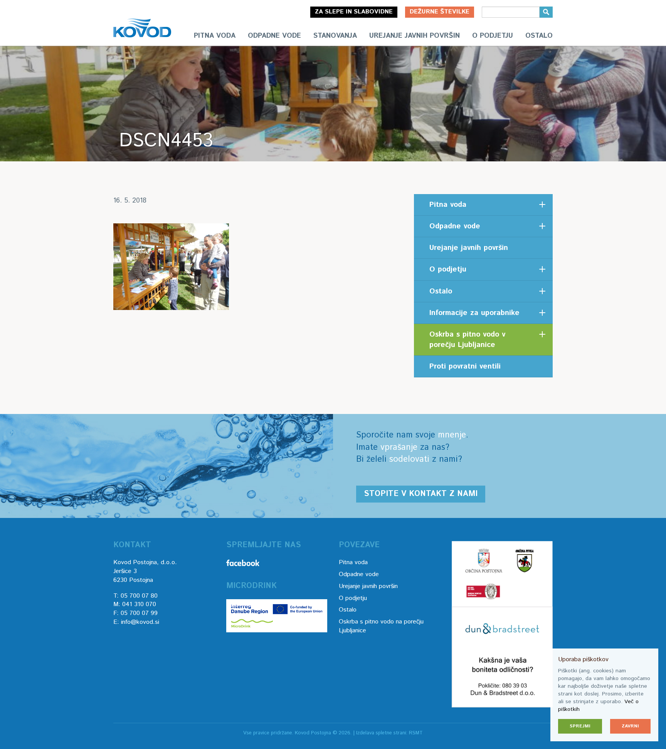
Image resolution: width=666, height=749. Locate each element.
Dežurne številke (439, 11)
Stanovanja (335, 36)
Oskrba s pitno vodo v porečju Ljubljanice (467, 339)
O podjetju (492, 36)
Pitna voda (214, 36)
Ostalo (539, 36)
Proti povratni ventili (465, 366)
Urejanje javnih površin (414, 36)
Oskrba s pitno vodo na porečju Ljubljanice (381, 626)
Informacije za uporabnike (474, 313)
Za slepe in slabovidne (354, 11)
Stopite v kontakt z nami (421, 493)
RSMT (416, 733)
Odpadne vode (274, 36)
